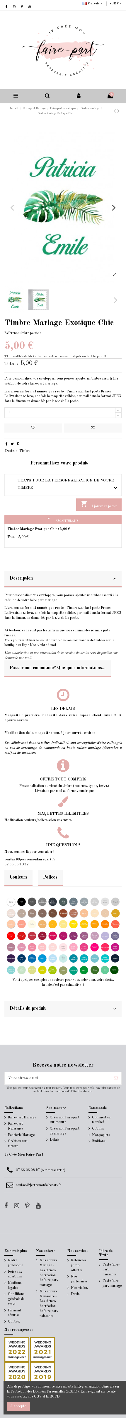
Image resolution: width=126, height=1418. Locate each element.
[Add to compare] (93, 428)
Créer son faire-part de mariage (64, 1131)
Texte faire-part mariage (112, 1283)
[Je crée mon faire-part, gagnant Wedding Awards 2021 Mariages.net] (42, 1349)
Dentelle (11, 451)
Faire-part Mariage (22, 1117)
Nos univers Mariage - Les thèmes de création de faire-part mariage (49, 1273)
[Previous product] (115, 111)
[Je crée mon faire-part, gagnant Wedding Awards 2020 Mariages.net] (16, 1374)
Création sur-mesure (18, 1143)
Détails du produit (28, 1008)
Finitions (98, 1141)
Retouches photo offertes (78, 1265)
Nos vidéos (79, 1288)
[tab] (63, 579)
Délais (54, 1140)
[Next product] (118, 111)
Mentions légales (14, 1285)
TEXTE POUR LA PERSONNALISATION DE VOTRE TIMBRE (61, 484)
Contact (14, 1321)
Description (21, 578)
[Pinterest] (18, 444)
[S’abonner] (115, 1078)
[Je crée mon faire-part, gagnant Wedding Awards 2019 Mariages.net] (42, 1374)
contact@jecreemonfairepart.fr (38, 1185)
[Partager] (7, 444)
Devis (75, 1294)
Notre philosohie (15, 1263)
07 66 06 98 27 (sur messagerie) (40, 1170)
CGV (38, 1396)
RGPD (55, 1396)
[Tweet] (12, 444)
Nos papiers (101, 1135)
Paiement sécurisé (14, 1313)
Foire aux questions (15, 1274)
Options (98, 1128)
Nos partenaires (79, 1279)
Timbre (24, 451)
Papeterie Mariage (21, 1135)
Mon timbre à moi (43, 645)
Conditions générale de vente (16, 1299)
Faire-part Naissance (15, 1126)
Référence (11, 333)
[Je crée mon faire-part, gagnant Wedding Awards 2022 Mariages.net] (16, 1349)
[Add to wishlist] (33, 428)
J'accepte (18, 1406)
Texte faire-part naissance (111, 1270)
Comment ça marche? (101, 1120)
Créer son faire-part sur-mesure (64, 1120)
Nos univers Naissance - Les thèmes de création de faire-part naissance (49, 1304)
